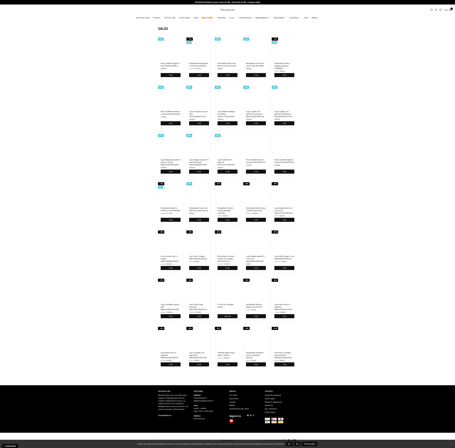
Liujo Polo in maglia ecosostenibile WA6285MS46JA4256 (283, 355)
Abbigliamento (262, 18)
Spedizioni (269, 405)
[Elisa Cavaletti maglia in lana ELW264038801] (170, 47)
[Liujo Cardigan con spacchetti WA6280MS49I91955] (199, 336)
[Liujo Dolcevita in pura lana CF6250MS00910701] (199, 95)
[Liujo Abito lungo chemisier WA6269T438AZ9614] (199, 288)
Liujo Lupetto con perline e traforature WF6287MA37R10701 (283, 114)
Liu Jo (231, 18)
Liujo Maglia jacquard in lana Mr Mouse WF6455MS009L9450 (199, 162)
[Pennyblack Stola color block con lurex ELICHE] (227, 47)
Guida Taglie (270, 398)
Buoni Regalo (245, 18)
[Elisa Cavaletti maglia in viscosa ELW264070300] (284, 143)
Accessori (293, 18)
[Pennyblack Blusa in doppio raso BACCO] (256, 288)
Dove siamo (233, 398)
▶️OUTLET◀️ (207, 18)
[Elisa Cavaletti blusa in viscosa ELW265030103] (256, 143)
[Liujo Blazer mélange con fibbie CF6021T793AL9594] (227, 95)
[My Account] (436, 10)
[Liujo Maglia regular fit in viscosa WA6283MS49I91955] (256, 240)
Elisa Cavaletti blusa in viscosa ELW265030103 (256, 160)
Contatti (232, 402)
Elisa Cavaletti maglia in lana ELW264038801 (170, 64)
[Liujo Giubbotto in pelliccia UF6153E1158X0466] (227, 143)
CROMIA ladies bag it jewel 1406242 (226, 353)
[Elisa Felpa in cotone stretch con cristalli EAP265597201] (227, 240)
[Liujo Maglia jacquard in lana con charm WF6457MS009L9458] (170, 143)
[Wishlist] (440, 10)
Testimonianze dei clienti (239, 409)
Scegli (171, 75)
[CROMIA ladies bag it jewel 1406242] (227, 336)
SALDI (196, 18)
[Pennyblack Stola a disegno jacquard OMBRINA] (284, 47)
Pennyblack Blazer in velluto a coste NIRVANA (170, 209)
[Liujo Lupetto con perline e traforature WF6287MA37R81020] (256, 95)
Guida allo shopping (273, 395)
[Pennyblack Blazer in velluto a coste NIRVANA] (170, 192)
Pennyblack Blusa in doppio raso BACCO (254, 305)
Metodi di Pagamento (273, 402)
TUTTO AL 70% (169, 18)
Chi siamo (233, 395)
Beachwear (279, 18)
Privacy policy (309, 444)
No (297, 444)
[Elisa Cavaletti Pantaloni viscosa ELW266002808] (170, 95)
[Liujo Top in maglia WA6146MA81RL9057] (199, 240)
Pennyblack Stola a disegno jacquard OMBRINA (282, 65)
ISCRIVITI (156, 18)
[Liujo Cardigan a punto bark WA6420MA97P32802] (170, 288)
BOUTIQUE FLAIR (142, 18)
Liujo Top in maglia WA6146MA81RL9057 (198, 257)
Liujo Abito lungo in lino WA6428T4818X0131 (284, 257)
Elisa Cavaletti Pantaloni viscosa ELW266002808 (170, 112)
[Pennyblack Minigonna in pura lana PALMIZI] (199, 47)
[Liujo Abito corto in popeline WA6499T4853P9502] (170, 336)
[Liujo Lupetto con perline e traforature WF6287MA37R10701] (284, 95)
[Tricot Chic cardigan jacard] (227, 288)
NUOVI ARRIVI (184, 18)
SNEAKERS (221, 18)
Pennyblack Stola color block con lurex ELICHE (227, 64)
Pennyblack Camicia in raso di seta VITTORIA (255, 64)
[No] (452, 444)
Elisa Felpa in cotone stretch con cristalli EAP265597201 (226, 258)
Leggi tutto (227, 316)
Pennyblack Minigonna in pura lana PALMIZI (198, 64)
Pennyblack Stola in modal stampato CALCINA (225, 210)
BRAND (232, 405)
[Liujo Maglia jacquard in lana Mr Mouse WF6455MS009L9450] (199, 143)
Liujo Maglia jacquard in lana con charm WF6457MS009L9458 (170, 162)
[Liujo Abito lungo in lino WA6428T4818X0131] (284, 240)
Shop (306, 18)
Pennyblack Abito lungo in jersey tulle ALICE (255, 209)
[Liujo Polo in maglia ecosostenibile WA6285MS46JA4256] (284, 336)
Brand (314, 18)
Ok (289, 444)
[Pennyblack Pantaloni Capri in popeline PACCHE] (256, 336)
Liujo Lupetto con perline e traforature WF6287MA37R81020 (255, 114)
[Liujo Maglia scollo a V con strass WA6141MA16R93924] (284, 192)
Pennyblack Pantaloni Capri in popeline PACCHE (255, 355)
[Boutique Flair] (227, 9)
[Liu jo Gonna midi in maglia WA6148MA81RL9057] (170, 240)
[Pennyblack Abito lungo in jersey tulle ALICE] (256, 192)
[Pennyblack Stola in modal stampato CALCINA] (227, 192)
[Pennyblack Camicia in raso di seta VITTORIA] (256, 47)
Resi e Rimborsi (271, 409)
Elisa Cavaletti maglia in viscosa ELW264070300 (284, 160)
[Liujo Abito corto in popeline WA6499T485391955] (284, 288)
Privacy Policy (270, 412)
